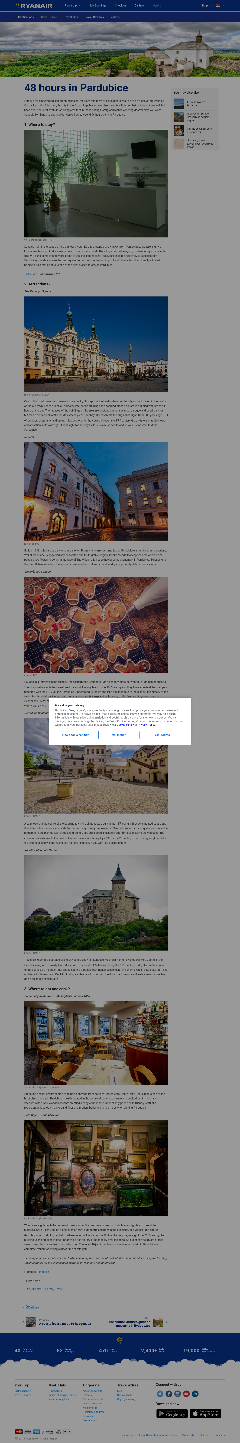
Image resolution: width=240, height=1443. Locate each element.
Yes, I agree (162, 734)
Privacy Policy (146, 724)
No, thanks (119, 734)
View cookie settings (75, 734)
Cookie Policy (125, 724)
